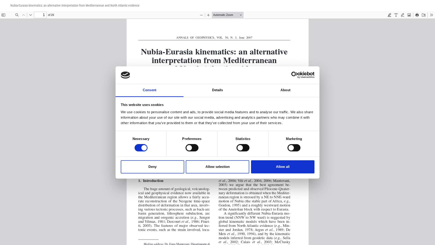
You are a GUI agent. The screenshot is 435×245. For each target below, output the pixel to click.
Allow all (283, 167)
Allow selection (217, 167)
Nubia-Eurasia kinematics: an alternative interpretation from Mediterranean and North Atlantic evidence (75, 5)
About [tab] (285, 90)
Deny (152, 167)
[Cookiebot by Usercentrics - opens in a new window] (294, 75)
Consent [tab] (149, 90)
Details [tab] (217, 90)
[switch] (192, 148)
